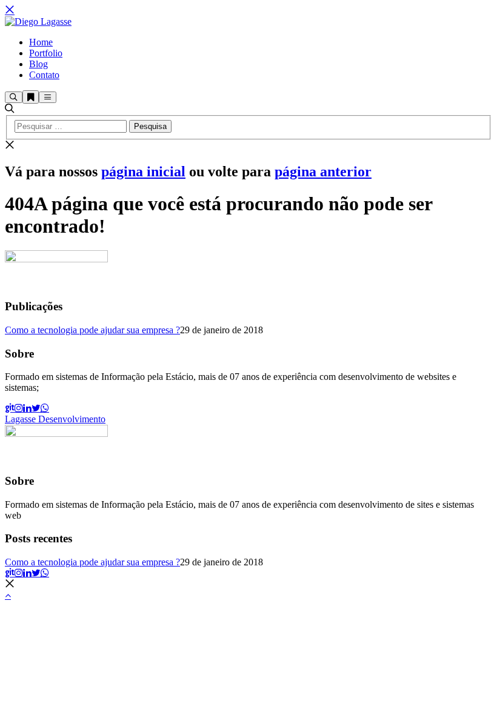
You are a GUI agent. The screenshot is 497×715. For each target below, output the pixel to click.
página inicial (143, 171)
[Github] (10, 408)
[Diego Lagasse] (38, 21)
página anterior (323, 171)
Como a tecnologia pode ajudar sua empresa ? (92, 330)
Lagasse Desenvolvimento (55, 419)
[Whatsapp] (45, 408)
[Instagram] (19, 408)
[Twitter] (36, 408)
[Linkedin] (27, 408)
